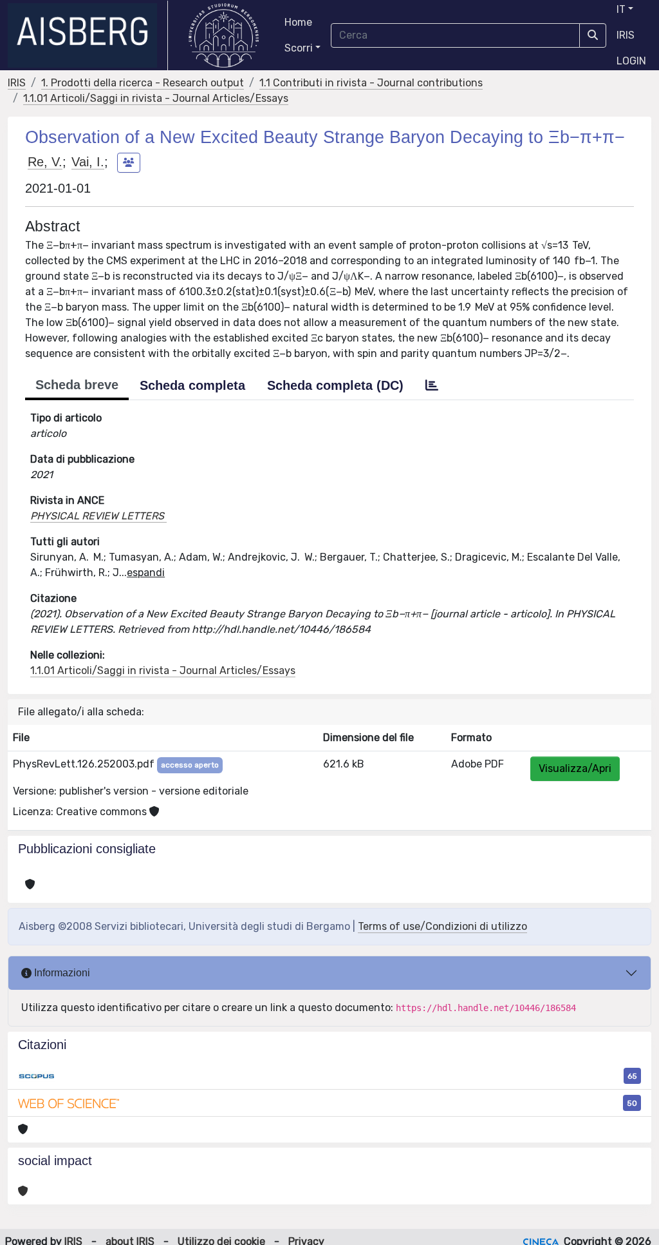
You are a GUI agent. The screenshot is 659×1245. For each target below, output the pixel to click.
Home (298, 22)
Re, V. (45, 162)
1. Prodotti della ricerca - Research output (142, 83)
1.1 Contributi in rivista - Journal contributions (371, 83)
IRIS (626, 35)
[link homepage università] (223, 35)
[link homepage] (88, 35)
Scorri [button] (298, 48)
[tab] (431, 385)
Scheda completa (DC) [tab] (335, 385)
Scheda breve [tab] (76, 385)
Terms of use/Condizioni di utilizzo (442, 926)
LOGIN (631, 61)
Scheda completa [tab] (192, 385)
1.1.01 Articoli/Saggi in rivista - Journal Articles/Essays (155, 98)
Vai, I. (87, 162)
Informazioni (61, 972)
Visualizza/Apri (575, 768)
